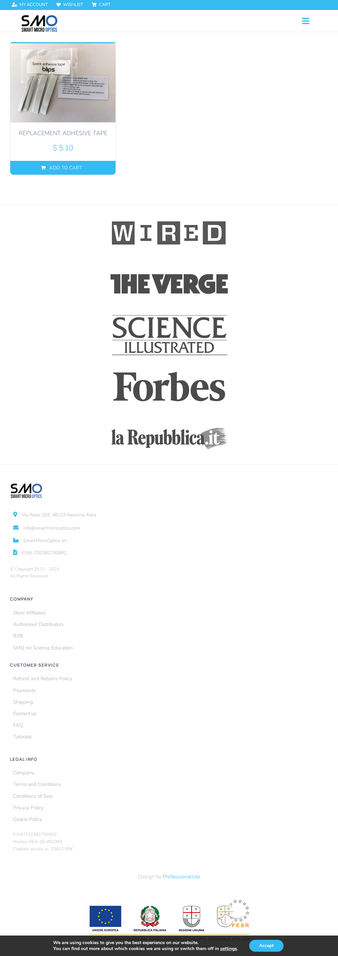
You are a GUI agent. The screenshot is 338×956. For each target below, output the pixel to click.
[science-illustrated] (169, 314)
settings (228, 949)
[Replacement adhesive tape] (63, 82)
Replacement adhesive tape (63, 133)
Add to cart (65, 168)
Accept (266, 945)
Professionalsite (181, 876)
